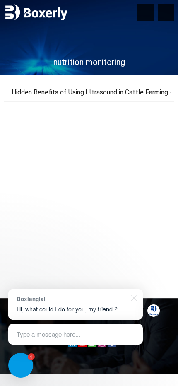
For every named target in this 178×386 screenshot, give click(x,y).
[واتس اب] (92, 345)
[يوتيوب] (82, 345)
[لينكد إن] (72, 345)
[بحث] (166, 12)
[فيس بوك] (112, 345)
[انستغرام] (102, 345)
